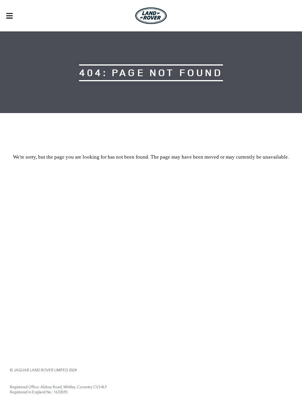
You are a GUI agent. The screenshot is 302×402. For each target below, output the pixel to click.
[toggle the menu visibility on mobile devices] (9, 16)
